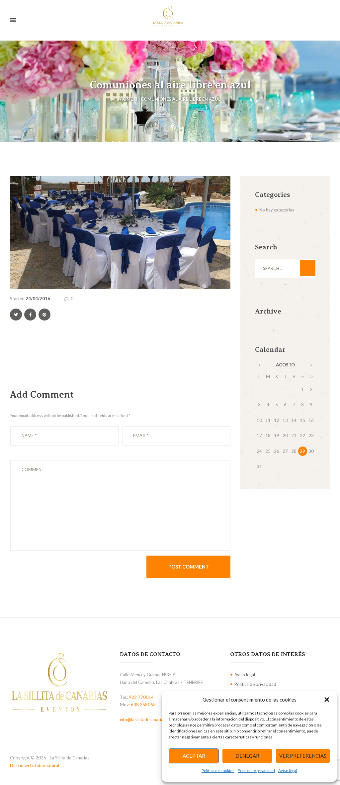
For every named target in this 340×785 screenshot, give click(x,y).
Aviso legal (287, 770)
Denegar (247, 756)
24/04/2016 (38, 298)
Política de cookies (218, 770)
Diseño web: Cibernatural (34, 765)
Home (126, 99)
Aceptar (194, 756)
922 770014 (141, 697)
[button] (326, 699)
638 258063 (143, 704)
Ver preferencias (302, 756)
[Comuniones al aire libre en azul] (120, 232)
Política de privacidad (256, 770)
